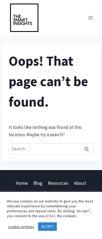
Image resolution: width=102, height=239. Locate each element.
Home (22, 183)
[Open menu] (90, 17)
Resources (58, 183)
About (80, 183)
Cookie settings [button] (21, 226)
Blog (37, 183)
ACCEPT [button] (47, 226)
